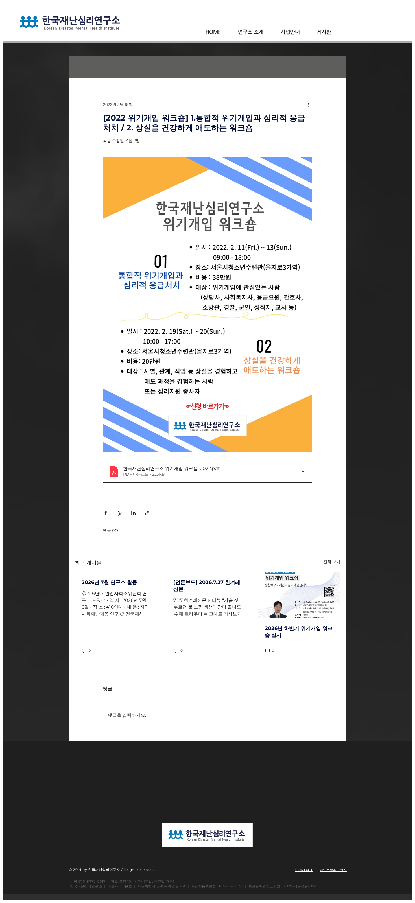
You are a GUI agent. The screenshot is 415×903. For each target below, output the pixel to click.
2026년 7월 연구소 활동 (109, 582)
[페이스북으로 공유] (105, 513)
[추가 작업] (308, 104)
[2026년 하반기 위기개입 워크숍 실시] (299, 595)
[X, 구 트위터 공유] (119, 513)
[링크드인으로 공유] (133, 513)
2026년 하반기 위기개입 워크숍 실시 (299, 631)
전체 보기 (331, 561)
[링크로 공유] (147, 513)
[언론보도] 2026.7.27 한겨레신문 (206, 585)
